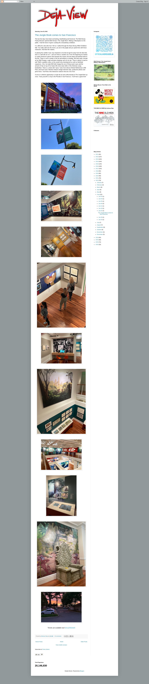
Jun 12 (101, 206)
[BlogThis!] (67, 636)
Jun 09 (101, 203)
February (99, 185)
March (99, 187)
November (100, 232)
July (98, 222)
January (99, 182)
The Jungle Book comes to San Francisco (55, 35)
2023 (97, 237)
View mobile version (61, 645)
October (99, 229)
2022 (97, 180)
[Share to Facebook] (71, 636)
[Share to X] (69, 636)
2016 (97, 166)
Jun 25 (101, 210)
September (100, 227)
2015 (97, 164)
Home (61, 641)
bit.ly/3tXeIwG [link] (70, 628)
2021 (97, 178)
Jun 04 (101, 199)
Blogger (82, 671)
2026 (97, 244)
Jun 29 (101, 219)
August (99, 225)
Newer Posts (38, 641)
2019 (97, 173)
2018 (97, 171)
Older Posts (84, 641)
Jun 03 (101, 196)
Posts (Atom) (45, 649)
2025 (97, 242)
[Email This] (65, 636)
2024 (97, 240)
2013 (97, 159)
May (98, 192)
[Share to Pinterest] (73, 636)
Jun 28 (101, 217)
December (100, 234)
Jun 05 (101, 201)
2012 (97, 156)
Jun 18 (101, 208)
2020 (97, 176)
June (98, 194)
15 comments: (58, 636)
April (98, 189)
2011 (97, 154)
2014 (97, 161)
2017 (97, 168)
